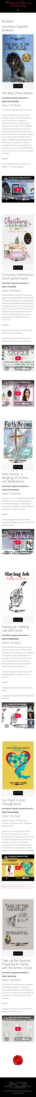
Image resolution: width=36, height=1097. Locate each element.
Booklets (8, 1086)
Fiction (24, 1083)
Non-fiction (13, 1085)
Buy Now (18, 86)
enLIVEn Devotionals (23, 1086)
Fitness (24, 1085)
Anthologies (22, 1082)
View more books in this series (14, 886)
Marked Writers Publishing (18, 4)
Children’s (13, 1083)
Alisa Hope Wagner (18, 1087)
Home (11, 1082)
